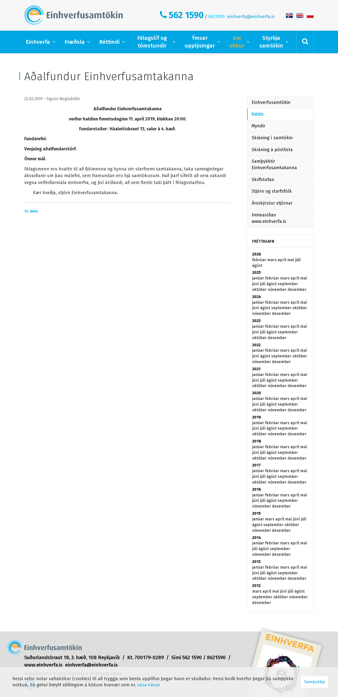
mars (272, 259)
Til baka (31, 211)
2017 (256, 465)
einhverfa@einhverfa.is (251, 16)
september (288, 283)
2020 (256, 393)
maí (291, 259)
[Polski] (310, 15)
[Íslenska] (289, 15)
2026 (256, 254)
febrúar (259, 259)
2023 (256, 320)
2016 (256, 489)
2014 (256, 537)
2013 (256, 561)
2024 (256, 296)
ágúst (257, 265)
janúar (258, 278)
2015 (256, 513)
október (260, 289)
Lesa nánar (148, 685)
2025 (256, 272)
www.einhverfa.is (43, 665)
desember (297, 289)
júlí (298, 259)
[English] (299, 15)
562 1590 (186, 15)
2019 (256, 417)
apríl (282, 259)
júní (256, 283)
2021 (256, 369)
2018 (256, 441)
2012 (256, 585)
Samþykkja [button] (314, 681)
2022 (256, 345)
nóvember (278, 289)
